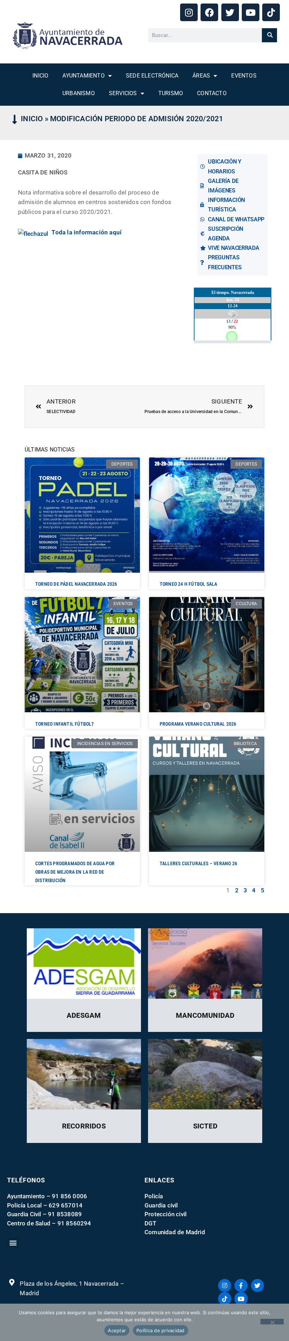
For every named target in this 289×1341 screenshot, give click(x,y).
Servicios (123, 93)
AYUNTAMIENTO (83, 75)
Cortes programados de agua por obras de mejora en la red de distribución (75, 872)
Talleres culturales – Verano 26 (198, 863)
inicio (32, 119)
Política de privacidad (160, 1330)
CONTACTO (212, 93)
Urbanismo (78, 93)
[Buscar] (269, 35)
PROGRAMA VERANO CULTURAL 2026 (198, 724)
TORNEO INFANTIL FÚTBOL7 (64, 724)
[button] (13, 1243)
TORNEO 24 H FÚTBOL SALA (188, 584)
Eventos (243, 75)
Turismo (170, 93)
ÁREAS (201, 75)
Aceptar (117, 1330)
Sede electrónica (152, 75)
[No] (272, 1321)
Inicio (40, 75)
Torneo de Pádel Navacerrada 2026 (76, 584)
